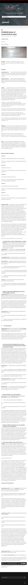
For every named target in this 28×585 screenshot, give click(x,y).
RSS (6, 566)
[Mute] (21, 563)
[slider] (24, 563)
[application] (14, 563)
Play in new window (16, 565)
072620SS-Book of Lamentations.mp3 (9, 33)
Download (23, 565)
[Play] (3, 563)
